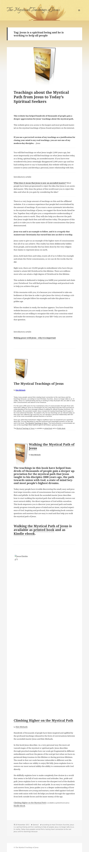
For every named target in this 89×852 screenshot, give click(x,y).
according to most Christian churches (55, 825)
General (36, 825)
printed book (48, 428)
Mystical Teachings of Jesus (25, 428)
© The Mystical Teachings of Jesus (26, 847)
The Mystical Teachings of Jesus (33, 10)
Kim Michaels (20, 390)
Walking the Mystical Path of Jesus (51, 446)
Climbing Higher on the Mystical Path (43, 720)
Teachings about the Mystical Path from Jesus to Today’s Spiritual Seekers (41, 97)
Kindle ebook (61, 428)
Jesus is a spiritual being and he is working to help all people (44, 826)
